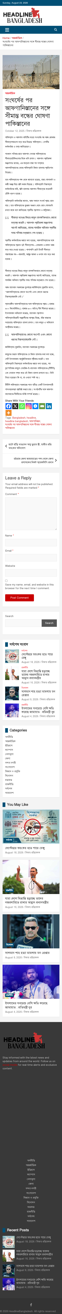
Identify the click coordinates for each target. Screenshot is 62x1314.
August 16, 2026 (31, 682)
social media (10, 1064)
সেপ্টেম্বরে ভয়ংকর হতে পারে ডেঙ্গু (37, 656)
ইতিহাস (8, 745)
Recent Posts (18, 1230)
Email (9, 550)
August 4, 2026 (30, 716)
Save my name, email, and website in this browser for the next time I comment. (29, 586)
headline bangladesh (16, 421)
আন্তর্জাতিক (10, 93)
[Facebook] (9, 406)
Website (10, 565)
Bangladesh (18, 417)
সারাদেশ (9, 792)
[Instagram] (29, 406)
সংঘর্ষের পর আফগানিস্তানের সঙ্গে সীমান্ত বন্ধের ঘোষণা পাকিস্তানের (28, 426)
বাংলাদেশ (10, 767)
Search (9, 616)
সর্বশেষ (24, 651)
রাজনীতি (25, 667)
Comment (12, 494)
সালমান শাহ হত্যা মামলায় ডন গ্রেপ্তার (38, 693)
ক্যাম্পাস (9, 749)
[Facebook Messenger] (35, 406)
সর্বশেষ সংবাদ (19, 644)
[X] (15, 406)
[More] (9, 413)
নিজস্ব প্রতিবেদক (34, 131)
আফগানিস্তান (34, 421)
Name (9, 535)
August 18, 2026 (31, 662)
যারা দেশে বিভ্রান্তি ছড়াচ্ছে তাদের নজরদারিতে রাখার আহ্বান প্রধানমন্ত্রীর (36, 674)
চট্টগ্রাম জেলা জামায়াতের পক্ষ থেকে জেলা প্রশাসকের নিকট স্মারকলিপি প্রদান (33, 460)
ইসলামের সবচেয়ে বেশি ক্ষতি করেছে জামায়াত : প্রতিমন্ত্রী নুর (38, 710)
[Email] (42, 406)
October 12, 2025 (14, 131)
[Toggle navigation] (7, 30)
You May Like (17, 804)
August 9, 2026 (30, 699)
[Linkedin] (49, 406)
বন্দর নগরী (10, 762)
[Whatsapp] (22, 406)
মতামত (8, 779)
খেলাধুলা (9, 754)
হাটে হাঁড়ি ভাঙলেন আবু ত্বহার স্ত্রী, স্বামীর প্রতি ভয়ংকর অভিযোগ (30, 446)
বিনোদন (25, 688)
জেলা (7, 758)
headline (31, 417)
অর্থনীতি (9, 736)
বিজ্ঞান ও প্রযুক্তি (12, 771)
